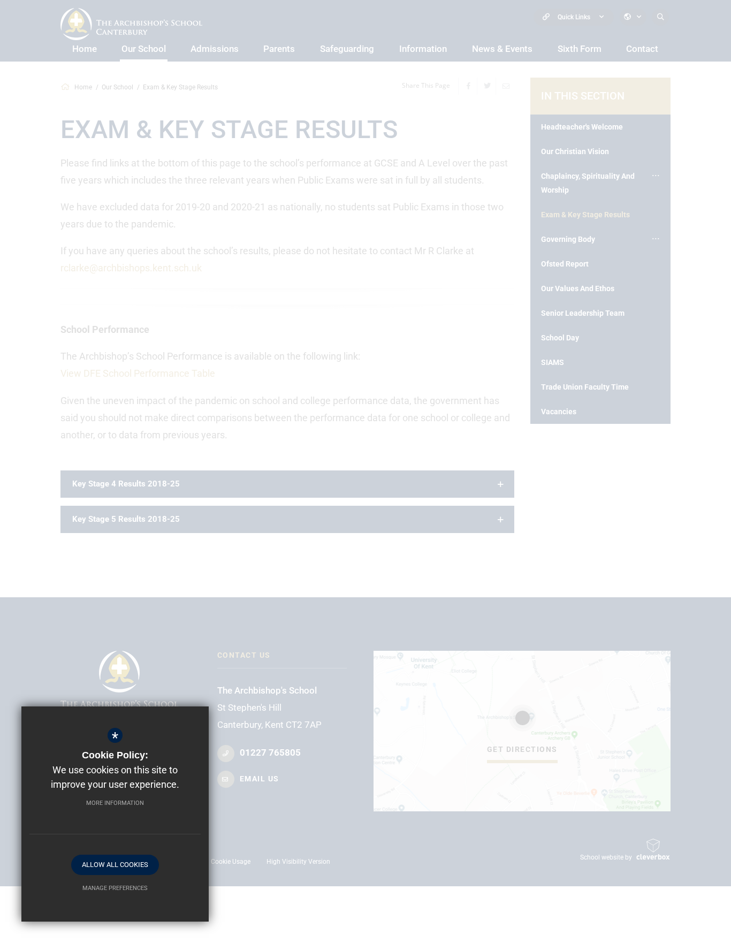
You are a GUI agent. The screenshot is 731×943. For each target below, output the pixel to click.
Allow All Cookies (115, 865)
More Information (115, 803)
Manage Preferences (115, 888)
